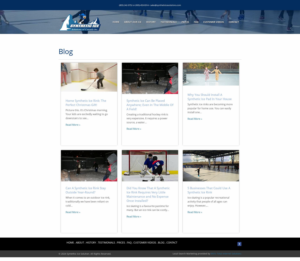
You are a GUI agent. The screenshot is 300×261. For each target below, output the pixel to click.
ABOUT (80, 242)
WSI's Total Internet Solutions (226, 253)
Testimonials (169, 21)
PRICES (121, 242)
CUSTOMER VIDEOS (144, 242)
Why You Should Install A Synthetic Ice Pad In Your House (210, 97)
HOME (70, 242)
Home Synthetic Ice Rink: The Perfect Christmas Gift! (86, 102)
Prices (185, 21)
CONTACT (171, 242)
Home (116, 21)
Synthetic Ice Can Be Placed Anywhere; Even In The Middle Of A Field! (150, 104)
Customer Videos (213, 21)
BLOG (161, 242)
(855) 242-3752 (125, 5)
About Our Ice (132, 21)
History (151, 21)
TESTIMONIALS (106, 242)
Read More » (73, 124)
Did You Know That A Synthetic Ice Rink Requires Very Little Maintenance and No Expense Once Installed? (148, 194)
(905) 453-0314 (142, 5)
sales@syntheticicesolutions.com (165, 5)
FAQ (196, 21)
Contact (234, 21)
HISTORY (91, 242)
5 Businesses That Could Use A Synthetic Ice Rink (209, 190)
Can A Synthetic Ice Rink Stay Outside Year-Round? (86, 190)
